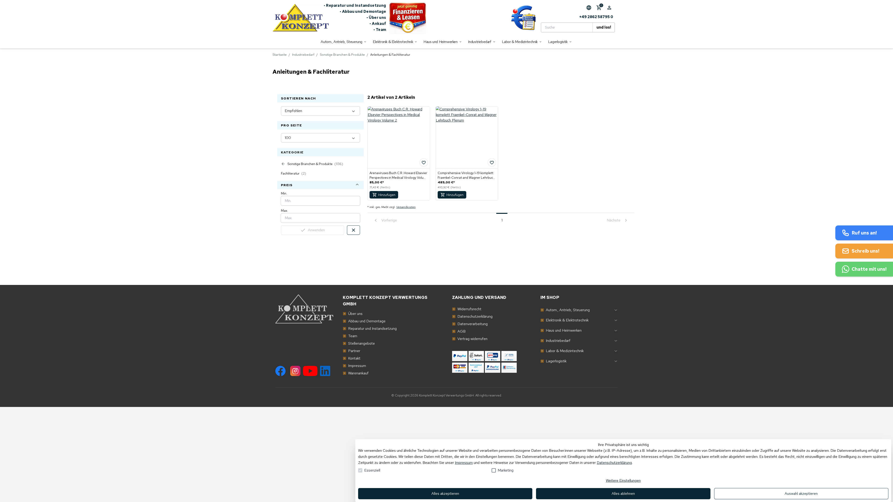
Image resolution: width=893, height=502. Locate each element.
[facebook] (280, 371)
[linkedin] (325, 371)
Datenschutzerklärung (472, 316)
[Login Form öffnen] (609, 7)
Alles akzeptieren (445, 493)
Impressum (354, 365)
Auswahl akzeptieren (801, 493)
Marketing (505, 470)
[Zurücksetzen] (353, 230)
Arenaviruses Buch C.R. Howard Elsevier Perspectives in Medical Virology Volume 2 (399, 175)
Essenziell (372, 470)
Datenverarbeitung (470, 323)
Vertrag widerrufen (469, 338)
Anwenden (316, 230)
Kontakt (351, 358)
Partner (351, 350)
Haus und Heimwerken (561, 330)
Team (379, 29)
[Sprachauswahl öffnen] (588, 7)
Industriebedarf (303, 55)
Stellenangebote (359, 343)
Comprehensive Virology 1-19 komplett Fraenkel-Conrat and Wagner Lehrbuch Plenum (466, 175)
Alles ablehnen (623, 493)
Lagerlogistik (553, 361)
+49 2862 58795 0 (596, 16)
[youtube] (310, 371)
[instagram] (295, 371)
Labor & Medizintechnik (562, 350)
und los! (603, 27)
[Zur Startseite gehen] (298, 17)
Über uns (376, 17)
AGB (459, 331)
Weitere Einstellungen (623, 480)
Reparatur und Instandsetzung (355, 5)
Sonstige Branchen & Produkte (342, 55)
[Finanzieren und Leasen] (407, 17)
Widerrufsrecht (466, 309)
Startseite (280, 55)
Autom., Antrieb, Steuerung (565, 309)
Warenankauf (356, 373)
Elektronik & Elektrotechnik (564, 320)
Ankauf (378, 23)
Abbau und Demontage (363, 11)
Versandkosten (406, 207)
